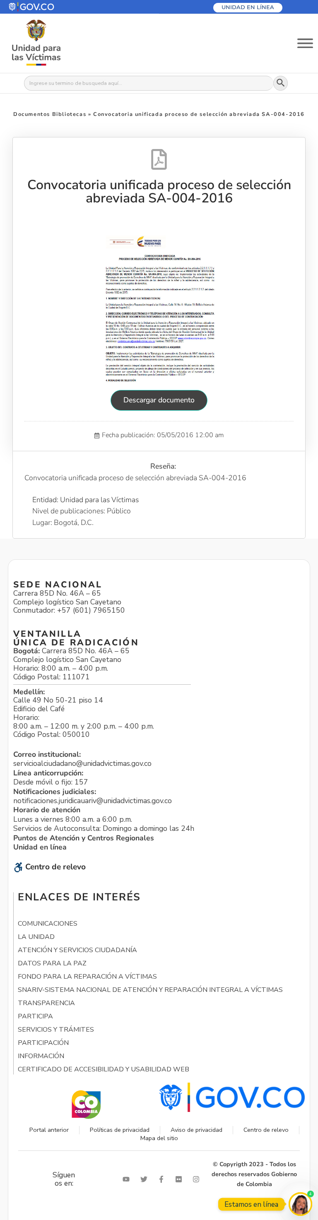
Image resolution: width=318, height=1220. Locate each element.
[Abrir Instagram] (198, 1179)
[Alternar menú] (305, 43)
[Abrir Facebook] (163, 1179)
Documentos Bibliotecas (49, 114)
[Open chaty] (300, 1204)
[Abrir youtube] (128, 1179)
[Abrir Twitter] (145, 1179)
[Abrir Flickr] (180, 1179)
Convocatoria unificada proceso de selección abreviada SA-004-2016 (159, 191)
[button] (51, 7)
